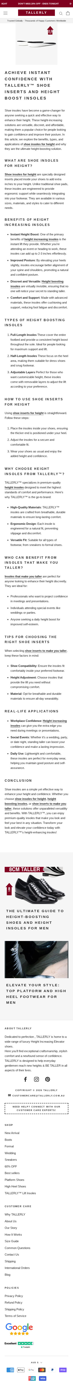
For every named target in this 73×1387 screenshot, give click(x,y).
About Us (11, 1221)
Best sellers (12, 1173)
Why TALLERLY (15, 1214)
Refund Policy (13, 1302)
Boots (8, 1139)
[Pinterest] (47, 1079)
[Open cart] (67, 12)
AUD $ (35, 1362)
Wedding (10, 1153)
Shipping (10, 1261)
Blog (7, 1274)
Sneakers (11, 1159)
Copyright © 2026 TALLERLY (36, 1090)
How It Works (13, 1234)
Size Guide (12, 1241)
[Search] (61, 12)
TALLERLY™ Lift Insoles (20, 1193)
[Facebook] (25, 1079)
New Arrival (12, 1133)
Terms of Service (15, 1316)
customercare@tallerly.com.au (36, 1096)
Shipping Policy (14, 1309)
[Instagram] (36, 1079)
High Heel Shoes (15, 1186)
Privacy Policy (14, 1296)
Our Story (11, 1227)
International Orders (17, 1267)
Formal (9, 1146)
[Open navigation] (5, 12)
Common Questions (17, 1248)
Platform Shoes (14, 1179)
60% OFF (11, 1166)
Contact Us (12, 1254)
